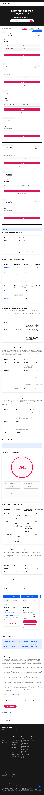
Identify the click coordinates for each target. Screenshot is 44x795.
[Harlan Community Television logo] (9, 175)
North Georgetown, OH (35, 644)
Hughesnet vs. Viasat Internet (12, 445)
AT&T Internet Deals (25, 738)
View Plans (22, 55)
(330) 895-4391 (23, 138)
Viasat (5, 290)
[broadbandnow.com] (7, 4)
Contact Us (4, 746)
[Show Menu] (41, 4)
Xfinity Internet (14, 752)
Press (3, 744)
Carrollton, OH (6, 641)
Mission (3, 740)
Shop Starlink (30, 621)
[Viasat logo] (9, 67)
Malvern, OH (6, 644)
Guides (32, 740)
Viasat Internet (14, 750)
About (3, 738)
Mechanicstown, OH (15, 644)
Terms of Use (4, 770)
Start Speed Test (22, 467)
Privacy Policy (4, 769)
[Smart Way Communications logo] (9, 147)
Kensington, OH (33, 641)
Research (33, 738)
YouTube (13, 774)
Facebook (14, 769)
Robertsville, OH (14, 646)
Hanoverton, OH (25, 641)
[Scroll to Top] (39, 786)
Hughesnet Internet (15, 754)
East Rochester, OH (15, 641)
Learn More (36, 0)
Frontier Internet (15, 748)
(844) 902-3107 (23, 220)
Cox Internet (14, 747)
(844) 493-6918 (23, 58)
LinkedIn (13, 770)
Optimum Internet (15, 756)
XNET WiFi (6, 285)
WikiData (13, 776)
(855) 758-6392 (22, 112)
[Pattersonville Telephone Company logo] (9, 121)
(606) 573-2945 (22, 193)
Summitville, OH (25, 646)
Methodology (15, 694)
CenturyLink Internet (14, 745)
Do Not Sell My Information (4, 775)
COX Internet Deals (25, 749)
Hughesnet (6, 267)
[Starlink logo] (9, 34)
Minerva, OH (24, 644)
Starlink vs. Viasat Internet (32, 445)
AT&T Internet (14, 738)
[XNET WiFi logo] (9, 94)
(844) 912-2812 (22, 85)
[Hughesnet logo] (9, 202)
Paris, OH (5, 646)
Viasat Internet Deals (25, 754)
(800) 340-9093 (22, 166)
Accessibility (4, 772)
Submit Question (10, 706)
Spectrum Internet (15, 740)
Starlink (5, 272)
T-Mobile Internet (15, 742)
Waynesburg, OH (34, 646)
